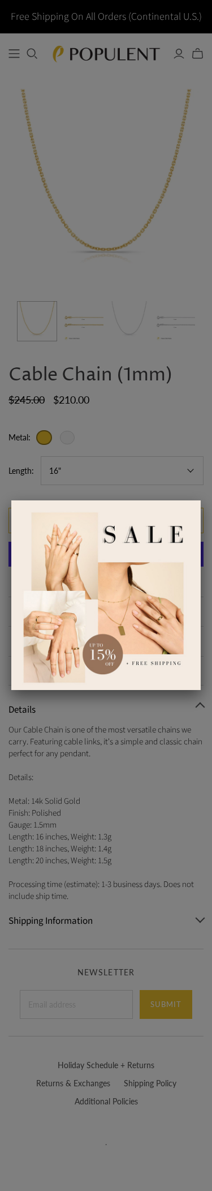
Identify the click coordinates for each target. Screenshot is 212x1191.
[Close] (201, 500)
